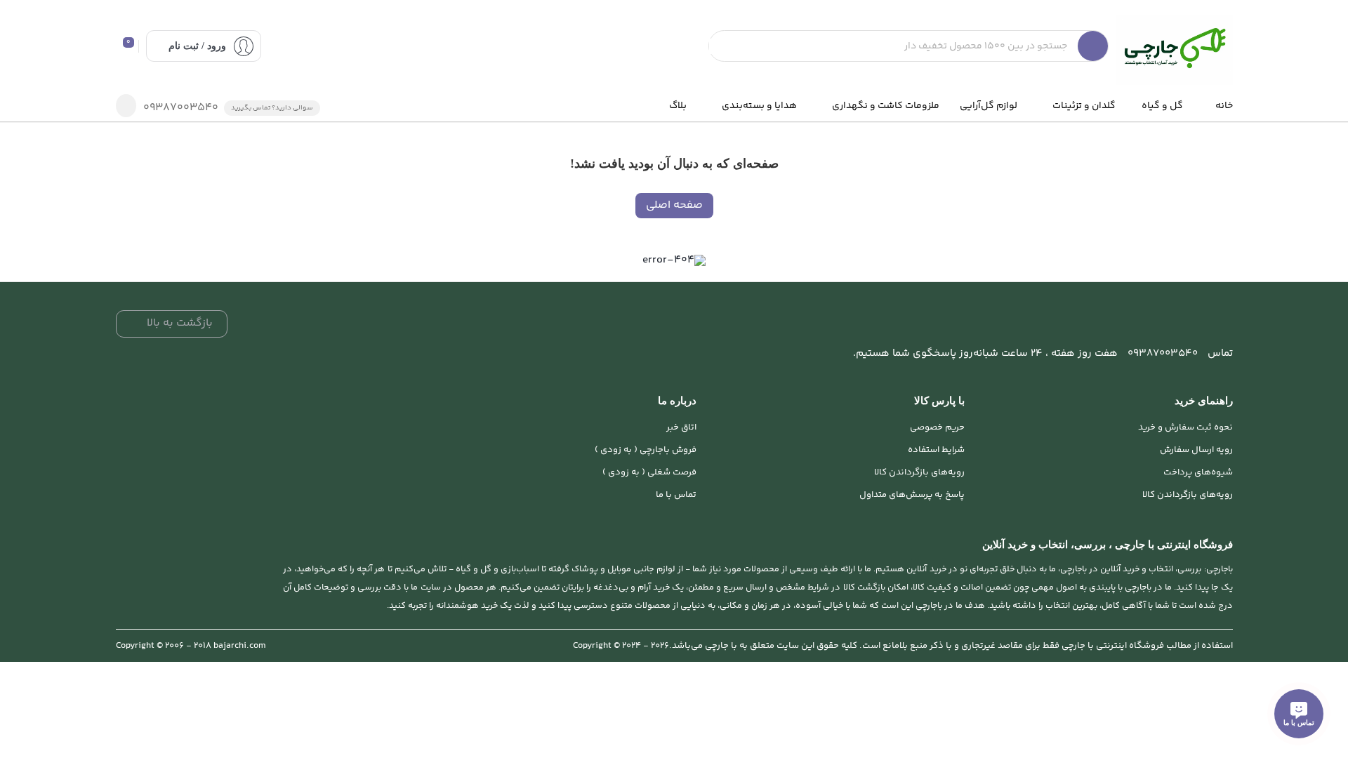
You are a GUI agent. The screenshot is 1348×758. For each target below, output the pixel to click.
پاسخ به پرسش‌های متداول (912, 495)
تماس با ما (676, 495)
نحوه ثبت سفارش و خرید (1185, 427)
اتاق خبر (681, 427)
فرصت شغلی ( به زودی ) (649, 472)
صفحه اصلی (674, 205)
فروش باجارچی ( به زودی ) (645, 450)
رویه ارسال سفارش (1196, 450)
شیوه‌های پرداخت (1198, 472)
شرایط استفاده (936, 450)
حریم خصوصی (937, 427)
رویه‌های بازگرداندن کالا (1187, 495)
